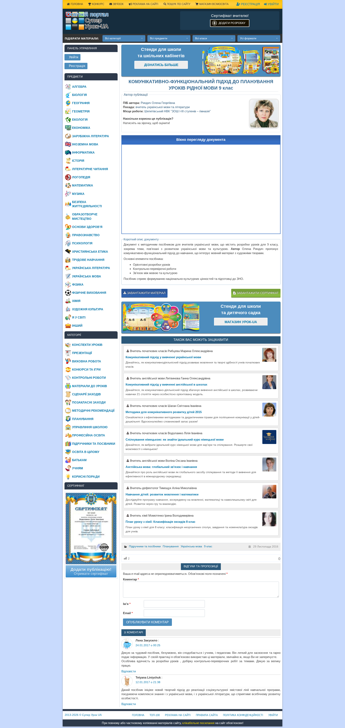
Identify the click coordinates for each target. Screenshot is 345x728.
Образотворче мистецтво (84, 216)
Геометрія (81, 111)
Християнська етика (90, 251)
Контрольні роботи (89, 377)
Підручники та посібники (145, 546)
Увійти (273, 4)
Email (128, 613)
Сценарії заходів (86, 394)
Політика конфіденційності (243, 715)
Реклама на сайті (145, 4)
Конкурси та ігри (86, 369)
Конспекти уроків (87, 344)
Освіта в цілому (85, 452)
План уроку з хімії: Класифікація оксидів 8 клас (160, 521)
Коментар (131, 579)
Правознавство (86, 235)
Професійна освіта (88, 435)
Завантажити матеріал (146, 293)
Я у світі (78, 317)
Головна (76, 4)
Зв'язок (118, 4)
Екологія (80, 119)
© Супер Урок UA (83, 714)
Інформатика (83, 152)
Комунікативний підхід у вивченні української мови (163, 357)
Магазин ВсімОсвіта (213, 4)
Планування (171, 546)
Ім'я (127, 604)
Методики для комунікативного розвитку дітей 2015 (164, 412)
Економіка (81, 127)
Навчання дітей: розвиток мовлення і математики (162, 494)
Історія (78, 160)
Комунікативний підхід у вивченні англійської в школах (166, 384)
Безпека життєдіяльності (87, 204)
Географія (81, 103)
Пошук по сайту (178, 4)
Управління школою (89, 427)
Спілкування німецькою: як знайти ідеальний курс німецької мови (175, 439)
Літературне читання (90, 169)
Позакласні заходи (89, 402)
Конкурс (97, 4)
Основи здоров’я (87, 227)
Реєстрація (250, 4)
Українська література (91, 268)
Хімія (76, 301)
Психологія (82, 243)
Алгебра (79, 86)
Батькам (79, 460)
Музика (78, 193)
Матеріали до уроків (89, 386)
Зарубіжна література (90, 136)
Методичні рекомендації (93, 410)
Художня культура (87, 309)
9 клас (208, 546)
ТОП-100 (155, 715)
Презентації (82, 353)
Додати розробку (232, 23)
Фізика (77, 284)
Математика (82, 185)
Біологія (79, 95)
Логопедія (81, 177)
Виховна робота (86, 361)
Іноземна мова (85, 144)
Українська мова (191, 546)
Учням (77, 468)
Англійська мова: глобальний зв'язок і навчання (161, 467)
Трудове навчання (88, 259)
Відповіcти (128, 671)
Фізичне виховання (89, 292)
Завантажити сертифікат (257, 293)
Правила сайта (207, 715)
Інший (77, 325)
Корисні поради (86, 476)
